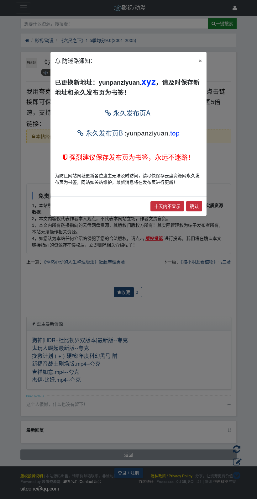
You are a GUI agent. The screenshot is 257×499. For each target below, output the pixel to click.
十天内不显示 (167, 206)
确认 (194, 206)
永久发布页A (130, 112)
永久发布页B (103, 132)
